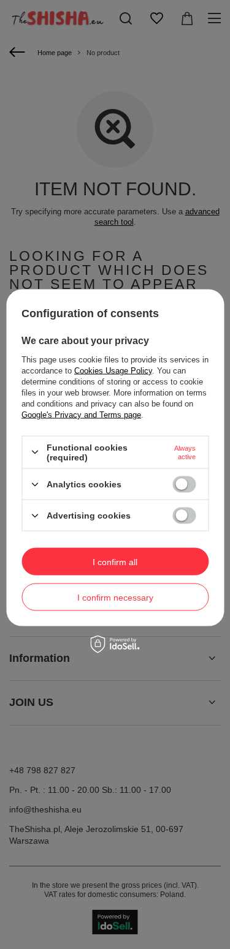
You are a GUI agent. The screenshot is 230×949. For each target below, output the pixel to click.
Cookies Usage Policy (113, 370)
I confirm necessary (115, 597)
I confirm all (115, 561)
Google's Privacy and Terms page (81, 414)
